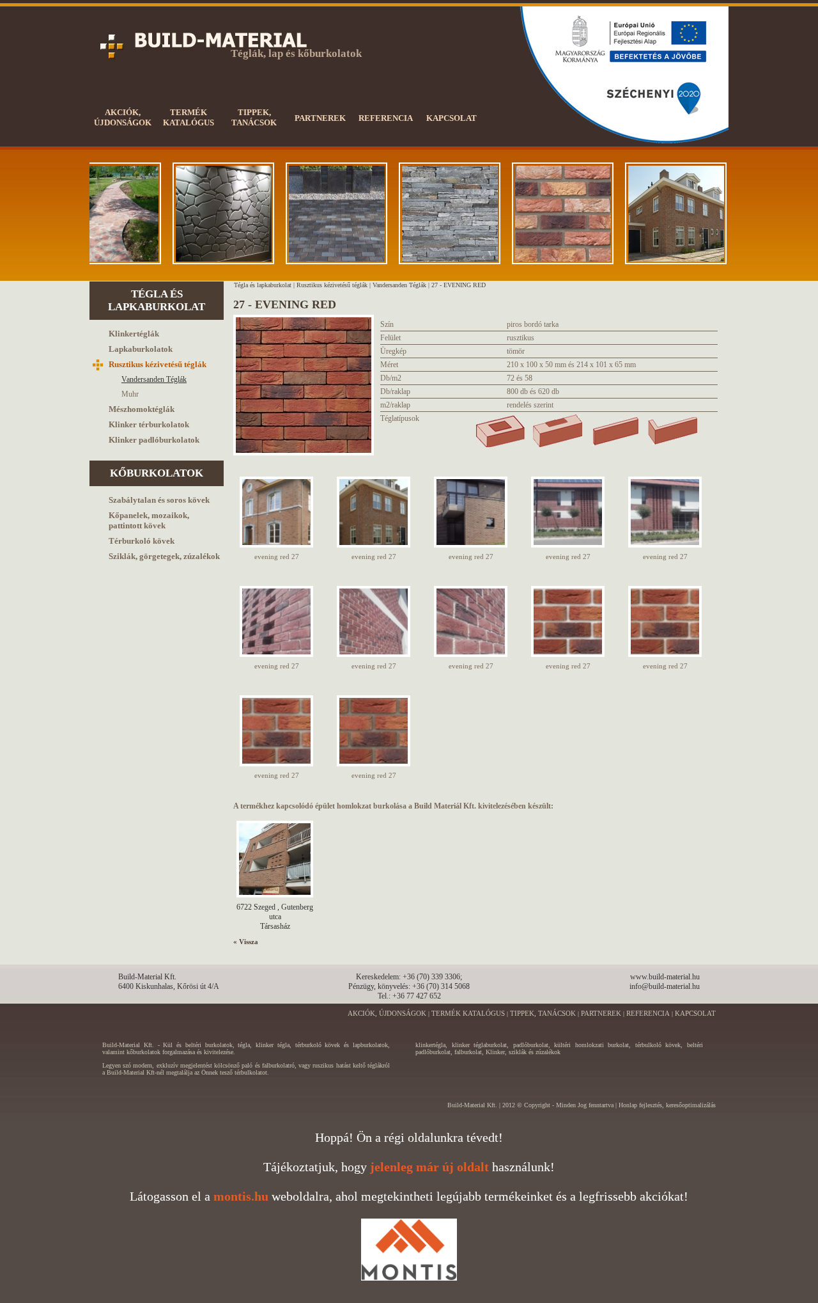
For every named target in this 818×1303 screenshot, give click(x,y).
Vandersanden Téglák (399, 284)
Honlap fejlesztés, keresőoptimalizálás (667, 1105)
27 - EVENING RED (458, 284)
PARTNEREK (601, 1013)
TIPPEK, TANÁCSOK (543, 1013)
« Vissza (245, 941)
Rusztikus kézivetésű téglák (332, 284)
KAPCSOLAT (695, 1013)
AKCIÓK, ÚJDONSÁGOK (387, 1013)
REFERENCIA (648, 1013)
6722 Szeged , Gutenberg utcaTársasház (274, 917)
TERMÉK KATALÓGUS (468, 1013)
